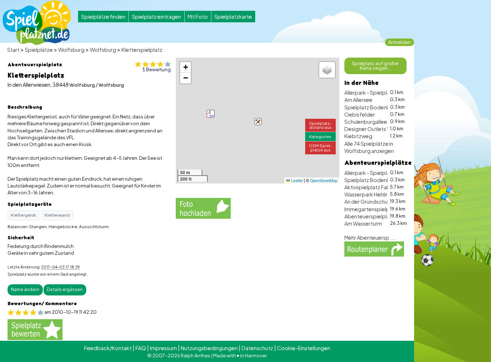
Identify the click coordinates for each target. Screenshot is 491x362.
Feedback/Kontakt (108, 348)
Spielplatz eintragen (156, 16)
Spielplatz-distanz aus (320, 125)
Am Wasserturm (363, 223)
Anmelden (399, 42)
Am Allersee (358, 99)
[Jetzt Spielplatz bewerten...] (35, 329)
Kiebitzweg (358, 136)
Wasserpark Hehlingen (371, 194)
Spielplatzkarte (233, 16)
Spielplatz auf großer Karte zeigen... (375, 65)
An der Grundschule (368, 201)
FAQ (141, 348)
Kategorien (320, 136)
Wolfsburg (71, 49)
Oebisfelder (359, 114)
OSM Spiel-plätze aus (320, 147)
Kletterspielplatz (141, 49)
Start (13, 49)
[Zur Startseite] (37, 22)
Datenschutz (257, 348)
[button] (258, 121)
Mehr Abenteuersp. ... (370, 237)
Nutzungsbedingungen (209, 348)
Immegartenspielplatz (371, 209)
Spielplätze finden (103, 16)
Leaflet (296, 180)
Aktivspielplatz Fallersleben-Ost (383, 187)
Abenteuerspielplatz (369, 216)
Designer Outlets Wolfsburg (378, 129)
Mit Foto (198, 16)
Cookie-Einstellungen (303, 348)
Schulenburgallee (365, 121)
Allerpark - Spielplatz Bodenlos (381, 92)
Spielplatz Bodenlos (369, 107)
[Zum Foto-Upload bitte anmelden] (203, 207)
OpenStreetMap (324, 180)
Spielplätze (39, 49)
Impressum (163, 348)
